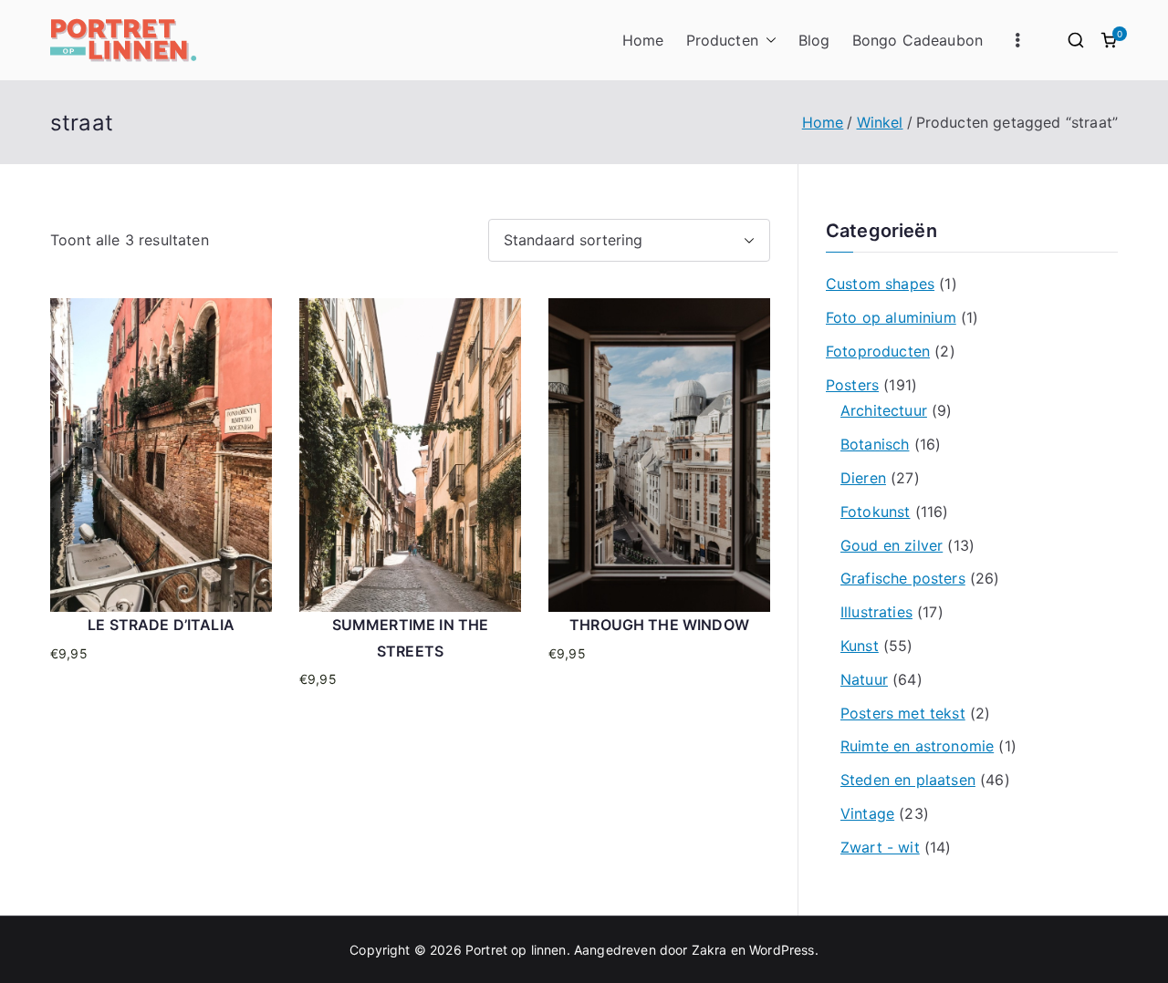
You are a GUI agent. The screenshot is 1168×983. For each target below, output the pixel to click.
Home (643, 40)
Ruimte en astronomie (917, 746)
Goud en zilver (891, 545)
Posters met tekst (902, 713)
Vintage (867, 813)
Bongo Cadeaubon (917, 40)
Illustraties (876, 612)
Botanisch (874, 444)
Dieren (863, 478)
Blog (814, 40)
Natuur (864, 679)
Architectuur (883, 410)
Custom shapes (880, 283)
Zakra (709, 949)
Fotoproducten (878, 351)
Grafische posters (902, 578)
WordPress (781, 949)
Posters (852, 385)
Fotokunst (875, 511)
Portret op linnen (516, 949)
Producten (722, 40)
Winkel (880, 122)
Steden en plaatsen (907, 780)
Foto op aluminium (891, 317)
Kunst (859, 645)
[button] (767, 40)
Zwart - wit (880, 847)
